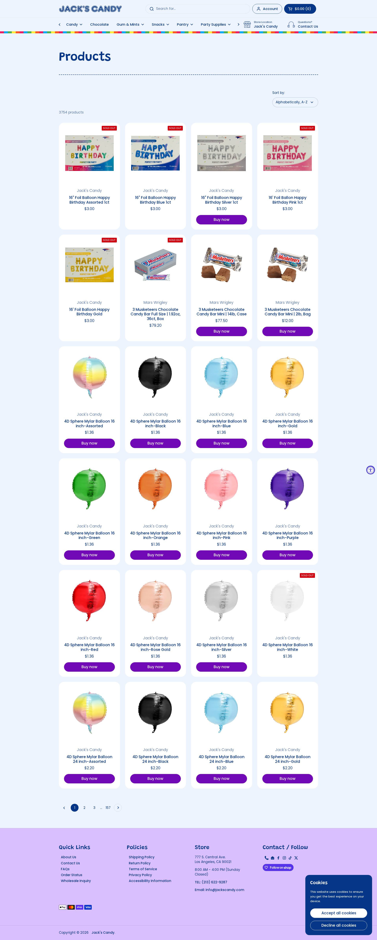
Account (270, 8)
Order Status (71, 875)
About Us (68, 857)
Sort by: (278, 93)
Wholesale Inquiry (76, 880)
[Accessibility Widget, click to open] (370, 470)
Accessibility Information (150, 880)
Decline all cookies (338, 925)
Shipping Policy (142, 857)
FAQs (65, 869)
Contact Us (70, 863)
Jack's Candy (103, 932)
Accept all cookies (338, 913)
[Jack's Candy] (90, 9)
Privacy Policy (140, 875)
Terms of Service (143, 869)
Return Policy (140, 863)
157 (109, 807)
